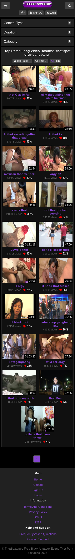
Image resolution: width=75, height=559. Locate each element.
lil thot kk (55, 134)
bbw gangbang (19, 362)
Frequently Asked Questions (37, 534)
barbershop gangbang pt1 (55, 323)
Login (52, 12)
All (52, 60)
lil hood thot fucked (55, 286)
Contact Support (38, 539)
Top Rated (24, 60)
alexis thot (19, 210)
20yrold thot (19, 249)
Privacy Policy (38, 512)
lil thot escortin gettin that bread (19, 135)
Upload (38, 484)
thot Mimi (55, 398)
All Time (41, 60)
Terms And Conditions (38, 506)
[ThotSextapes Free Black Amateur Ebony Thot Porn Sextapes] (37, 5)
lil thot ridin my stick (19, 398)
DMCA (38, 517)
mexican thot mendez (19, 174)
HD (58, 60)
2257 (38, 522)
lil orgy (19, 286)
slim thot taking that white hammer (55, 96)
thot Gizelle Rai (19, 94)
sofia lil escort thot (55, 249)
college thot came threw (37, 436)
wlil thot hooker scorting (55, 211)
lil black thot (19, 322)
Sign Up (37, 12)
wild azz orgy (55, 362)
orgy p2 (55, 174)
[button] (22, 12)
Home (38, 479)
